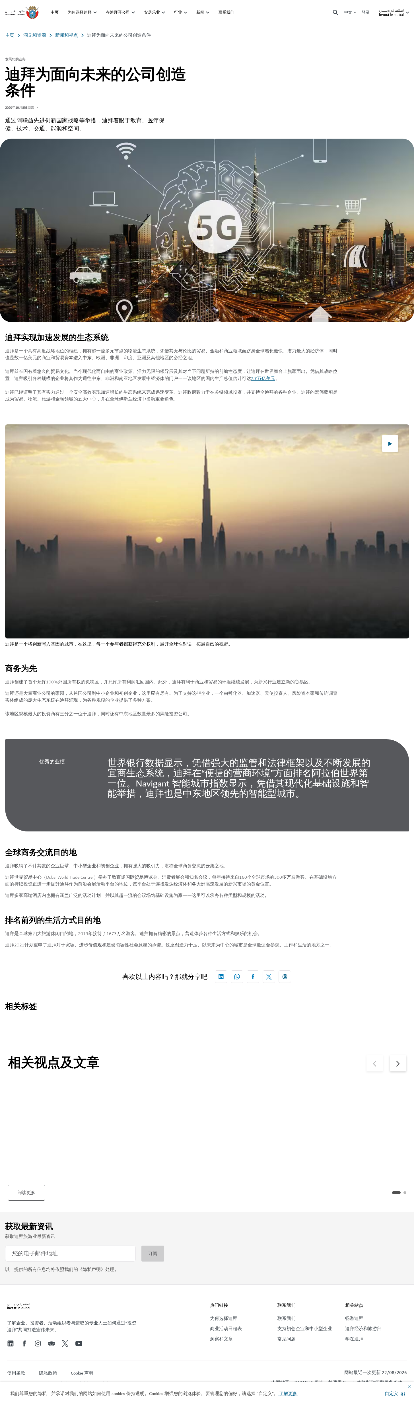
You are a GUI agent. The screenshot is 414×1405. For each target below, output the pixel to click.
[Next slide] (374, 1063)
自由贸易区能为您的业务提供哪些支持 (55, 1165)
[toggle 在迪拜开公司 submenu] (133, 12)
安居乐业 (152, 12)
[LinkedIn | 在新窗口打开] (10, 1343)
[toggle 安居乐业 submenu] (163, 12)
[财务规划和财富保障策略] (359, 1112)
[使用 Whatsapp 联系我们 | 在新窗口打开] (237, 976)
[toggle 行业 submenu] (185, 12)
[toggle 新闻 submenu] (207, 12)
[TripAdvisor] (51, 1343)
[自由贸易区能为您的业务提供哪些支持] (56, 1112)
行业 (178, 12)
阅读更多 (26, 1192)
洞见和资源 (34, 35)
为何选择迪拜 (80, 12)
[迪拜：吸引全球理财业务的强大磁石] (258, 1112)
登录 (366, 12)
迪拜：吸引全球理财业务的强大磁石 (257, 1165)
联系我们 (226, 12)
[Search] (335, 13)
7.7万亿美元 (263, 378)
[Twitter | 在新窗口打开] (65, 1343)
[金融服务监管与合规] (157, 1112)
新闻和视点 (66, 35)
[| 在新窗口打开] (37, 1343)
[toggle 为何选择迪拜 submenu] (95, 12)
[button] (395, 1393)
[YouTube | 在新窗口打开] (78, 1343)
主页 (55, 12)
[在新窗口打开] (221, 976)
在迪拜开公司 (118, 12)
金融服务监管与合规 (141, 1161)
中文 (348, 13)
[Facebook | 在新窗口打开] (24, 1343)
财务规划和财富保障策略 (349, 1161)
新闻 (200, 12)
